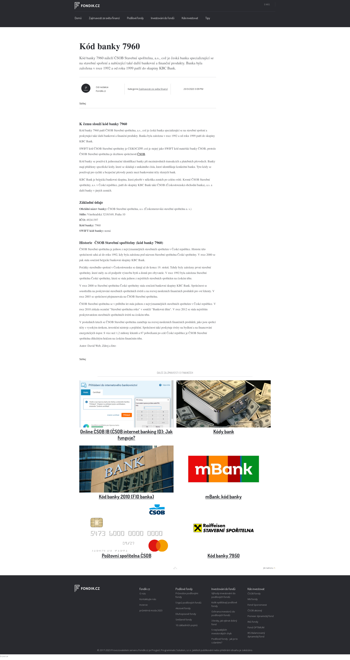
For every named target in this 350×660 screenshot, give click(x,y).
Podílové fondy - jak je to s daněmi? (224, 640)
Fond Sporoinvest (257, 604)
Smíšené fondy (184, 619)
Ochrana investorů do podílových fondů (223, 613)
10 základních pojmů (187, 625)
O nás (267, 4)
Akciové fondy (183, 608)
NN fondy (253, 599)
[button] (135, 19)
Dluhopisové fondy (186, 614)
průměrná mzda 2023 (150, 610)
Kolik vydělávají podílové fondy (224, 604)
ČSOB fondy (254, 593)
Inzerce (143, 604)
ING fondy (253, 621)
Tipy (207, 18)
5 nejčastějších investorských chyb (221, 631)
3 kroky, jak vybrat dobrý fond (224, 622)
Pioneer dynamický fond (261, 616)
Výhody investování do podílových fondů (223, 595)
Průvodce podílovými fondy (187, 595)
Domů (78, 18)
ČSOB (141, 154)
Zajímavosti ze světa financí (104, 18)
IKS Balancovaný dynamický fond (256, 634)
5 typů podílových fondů (188, 602)
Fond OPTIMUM (256, 627)
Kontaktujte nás (147, 599)
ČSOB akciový (255, 610)
